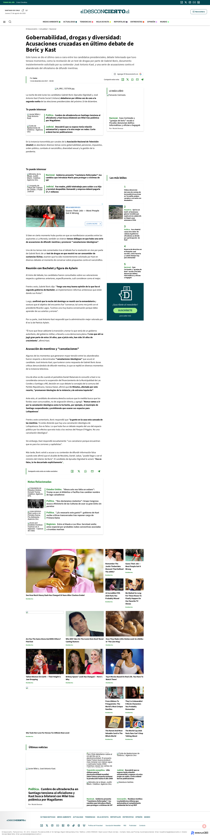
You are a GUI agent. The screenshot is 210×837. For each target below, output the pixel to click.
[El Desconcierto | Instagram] (190, 2)
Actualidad (69, 21)
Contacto (142, 825)
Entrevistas (136, 21)
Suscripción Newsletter (113, 825)
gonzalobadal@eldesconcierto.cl (30, 834)
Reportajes (120, 21)
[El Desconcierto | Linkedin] (198, 2)
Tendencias (85, 21)
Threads (79, 825)
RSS (125, 825)
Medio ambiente (50, 21)
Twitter (47, 825)
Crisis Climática (21, 2)
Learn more (91, 224)
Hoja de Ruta (102, 21)
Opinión (151, 21)
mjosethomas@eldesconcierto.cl (170, 832)
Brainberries (73, 207)
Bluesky (84, 825)
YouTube (57, 825)
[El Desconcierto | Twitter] (186, 2)
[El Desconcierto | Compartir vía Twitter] (127, 79)
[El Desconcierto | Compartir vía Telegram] (142, 79)
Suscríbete (125, 310)
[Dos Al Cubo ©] (199, 834)
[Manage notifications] (204, 826)
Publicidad (132, 825)
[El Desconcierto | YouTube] (194, 2)
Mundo (163, 21)
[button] (198, 11)
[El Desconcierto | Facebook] (181, 2)
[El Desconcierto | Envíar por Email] (137, 79)
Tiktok (73, 825)
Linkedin (63, 825)
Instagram (52, 825)
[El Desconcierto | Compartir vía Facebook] (122, 79)
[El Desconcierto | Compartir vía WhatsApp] (132, 79)
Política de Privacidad (95, 825)
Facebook (41, 825)
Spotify (68, 825)
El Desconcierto (32, 29)
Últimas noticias (47, 817)
